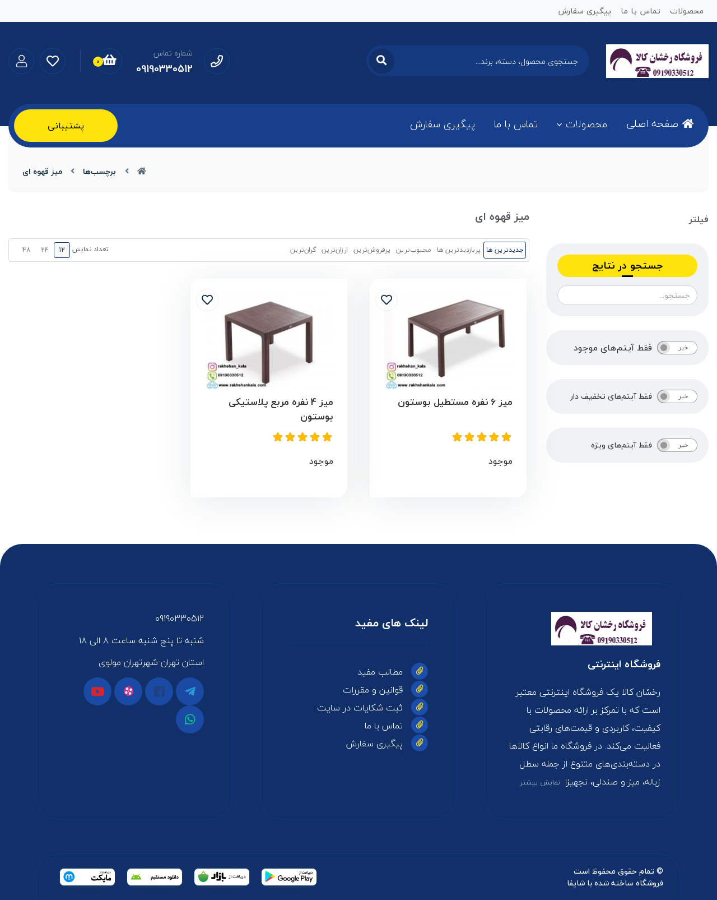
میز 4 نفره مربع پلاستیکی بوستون (281, 409)
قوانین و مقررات (373, 690)
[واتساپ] (190, 719)
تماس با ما (516, 124)
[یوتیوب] (97, 691)
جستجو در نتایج (627, 265)
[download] (155, 877)
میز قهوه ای (42, 171)
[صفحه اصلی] (141, 171)
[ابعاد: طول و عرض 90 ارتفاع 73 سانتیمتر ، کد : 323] (268, 341)
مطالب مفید (380, 672)
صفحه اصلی (652, 123)
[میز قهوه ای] (582, 628)
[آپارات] (128, 691)
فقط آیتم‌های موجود (613, 347)
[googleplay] (289, 877)
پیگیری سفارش (442, 124)
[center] (381, 60)
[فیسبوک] (159, 691)
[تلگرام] (190, 691)
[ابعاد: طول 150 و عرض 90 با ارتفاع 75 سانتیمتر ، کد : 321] (448, 341)
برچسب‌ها (99, 171)
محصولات (586, 124)
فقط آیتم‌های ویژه (621, 445)
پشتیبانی (66, 125)
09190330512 (179, 618)
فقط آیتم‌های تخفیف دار (611, 396)
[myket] (87, 877)
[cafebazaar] (222, 877)
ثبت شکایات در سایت (360, 708)
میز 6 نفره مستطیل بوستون (455, 402)
